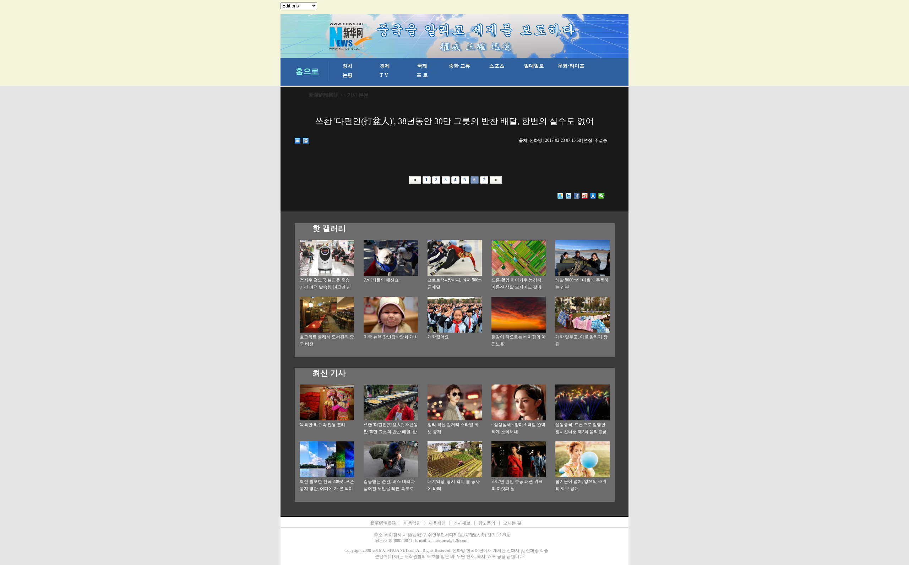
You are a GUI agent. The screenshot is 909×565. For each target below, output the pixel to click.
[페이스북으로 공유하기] (577, 196)
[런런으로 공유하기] (593, 196)
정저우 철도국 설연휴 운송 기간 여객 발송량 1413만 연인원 (325, 287)
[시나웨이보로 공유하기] (585, 196)
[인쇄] (306, 141)
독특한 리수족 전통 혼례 (322, 424)
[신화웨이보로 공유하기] (560, 196)
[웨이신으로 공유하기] (601, 196)
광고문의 (486, 523)
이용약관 (412, 523)
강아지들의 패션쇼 (381, 280)
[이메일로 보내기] (298, 141)
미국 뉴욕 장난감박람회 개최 (391, 336)
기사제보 (461, 523)
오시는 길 (512, 523)
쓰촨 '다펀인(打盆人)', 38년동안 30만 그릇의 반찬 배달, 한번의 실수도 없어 (391, 431)
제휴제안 (437, 523)
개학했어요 (438, 336)
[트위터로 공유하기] (569, 196)
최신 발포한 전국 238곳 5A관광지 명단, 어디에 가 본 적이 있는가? (327, 488)
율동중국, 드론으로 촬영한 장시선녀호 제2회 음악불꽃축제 (580, 431)
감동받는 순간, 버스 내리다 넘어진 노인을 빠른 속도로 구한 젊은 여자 (389, 488)
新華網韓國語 (324, 95)
